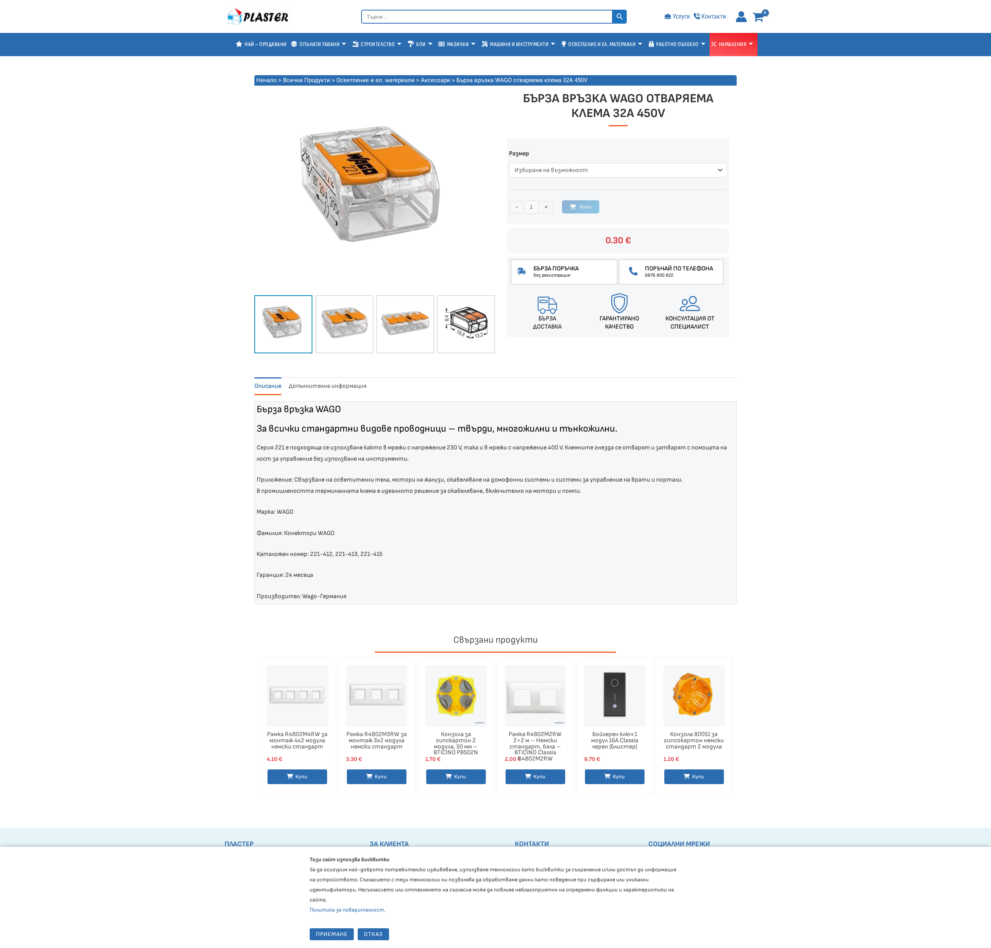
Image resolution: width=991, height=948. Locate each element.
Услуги (681, 16)
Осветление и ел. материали (375, 80)
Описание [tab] (267, 386)
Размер (519, 153)
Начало (266, 80)
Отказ (373, 934)
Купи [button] (301, 776)
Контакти (713, 16)
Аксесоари (435, 80)
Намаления (733, 44)
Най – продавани (266, 44)
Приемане (332, 934)
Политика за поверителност (347, 910)
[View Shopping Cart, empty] (759, 18)
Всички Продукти (306, 80)
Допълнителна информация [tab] (328, 386)
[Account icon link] (741, 16)
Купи (586, 206)
